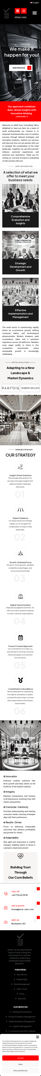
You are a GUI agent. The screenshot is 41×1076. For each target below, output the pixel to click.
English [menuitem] (36, 2)
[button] (37, 1037)
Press (21, 994)
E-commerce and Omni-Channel (21, 1031)
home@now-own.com (23, 909)
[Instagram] (24, 11)
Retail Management (22, 984)
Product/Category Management (21, 1016)
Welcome (22, 998)
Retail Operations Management (22, 1021)
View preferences (20, 1070)
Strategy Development (22, 1012)
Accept (21, 1058)
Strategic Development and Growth (20, 267)
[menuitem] (34, 2)
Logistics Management (22, 1026)
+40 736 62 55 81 (20, 895)
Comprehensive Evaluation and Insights (20, 220)
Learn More (21, 116)
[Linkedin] (17, 11)
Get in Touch (21, 989)
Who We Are (22, 974)
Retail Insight (21, 979)
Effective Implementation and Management (20, 313)
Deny (20, 1064)
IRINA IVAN (20, 17)
